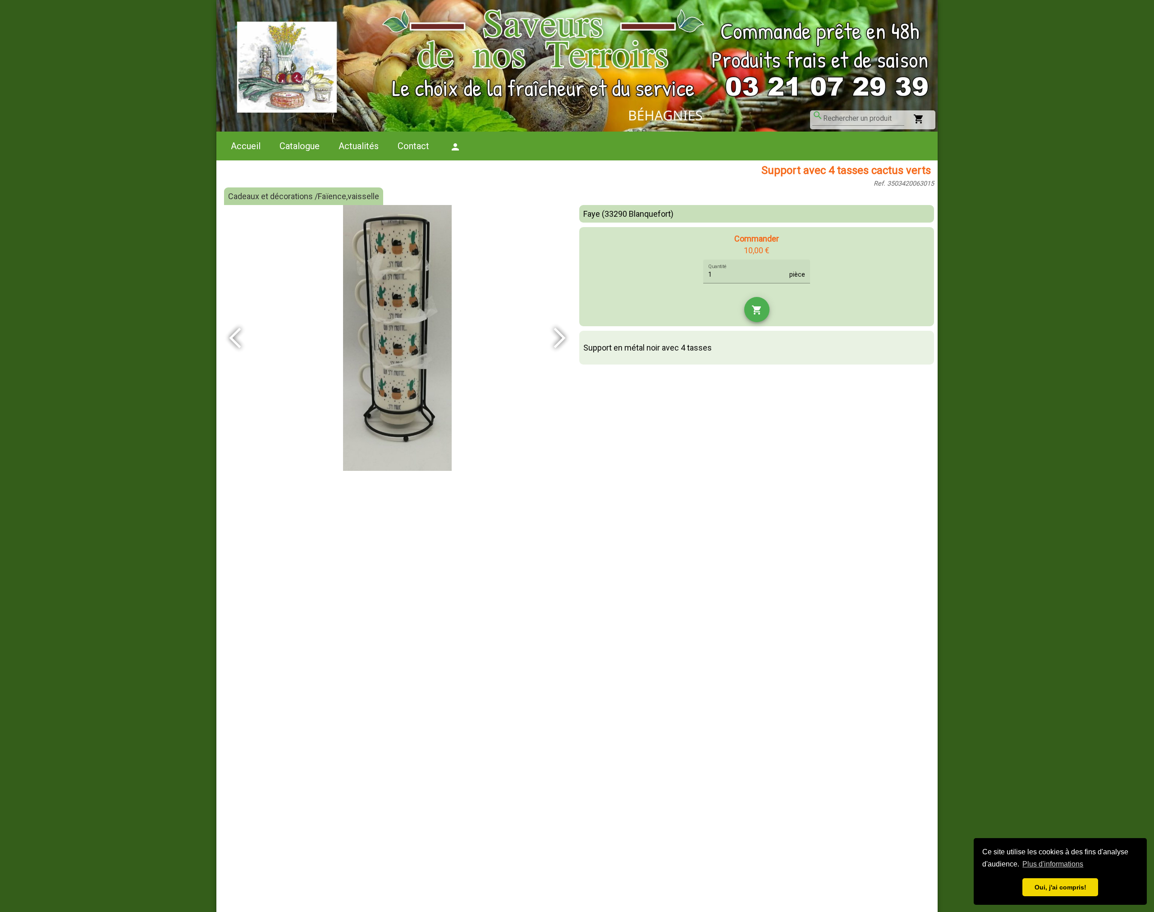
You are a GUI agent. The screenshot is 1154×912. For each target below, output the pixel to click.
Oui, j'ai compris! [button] (1060, 887)
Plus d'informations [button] (1052, 864)
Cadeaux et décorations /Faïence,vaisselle (303, 196)
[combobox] (863, 118)
